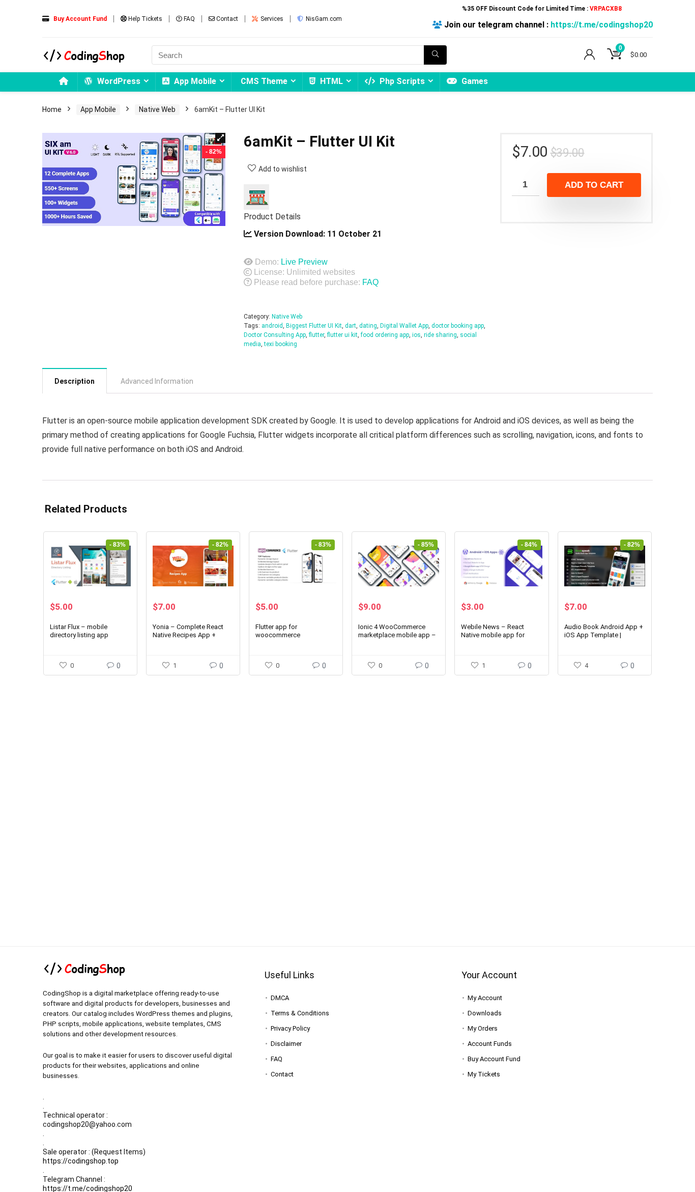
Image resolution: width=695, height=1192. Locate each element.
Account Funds (490, 1043)
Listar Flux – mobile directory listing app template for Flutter (79, 635)
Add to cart (594, 185)
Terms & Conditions (300, 1013)
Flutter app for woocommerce (277, 631)
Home (52, 109)
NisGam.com (323, 18)
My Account (485, 998)
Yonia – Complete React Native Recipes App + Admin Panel (188, 635)
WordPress (117, 81)
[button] (220, 138)
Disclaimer (286, 1043)
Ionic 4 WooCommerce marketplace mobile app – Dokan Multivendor (397, 635)
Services (271, 18)
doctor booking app (457, 325)
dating (368, 325)
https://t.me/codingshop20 (602, 25)
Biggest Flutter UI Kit (314, 325)
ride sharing (440, 334)
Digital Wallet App (404, 325)
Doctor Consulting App (275, 334)
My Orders (483, 1028)
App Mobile (194, 81)
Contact (226, 18)
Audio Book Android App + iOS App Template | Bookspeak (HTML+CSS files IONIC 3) (603, 639)
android (272, 325)
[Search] (435, 55)
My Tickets (484, 1074)
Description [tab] (74, 381)
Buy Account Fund (494, 1059)
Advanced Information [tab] (157, 381)
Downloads (485, 1013)
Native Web (157, 109)
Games (473, 81)
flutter (316, 334)
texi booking (280, 344)
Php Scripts (401, 81)
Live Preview (304, 262)
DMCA (280, 998)
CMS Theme (264, 81)
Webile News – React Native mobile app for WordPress (493, 635)
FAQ (188, 18)
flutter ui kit (342, 334)
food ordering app (385, 334)
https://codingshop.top (81, 1161)
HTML (330, 81)
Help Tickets (144, 18)
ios (416, 334)
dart (350, 325)
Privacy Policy (290, 1028)
